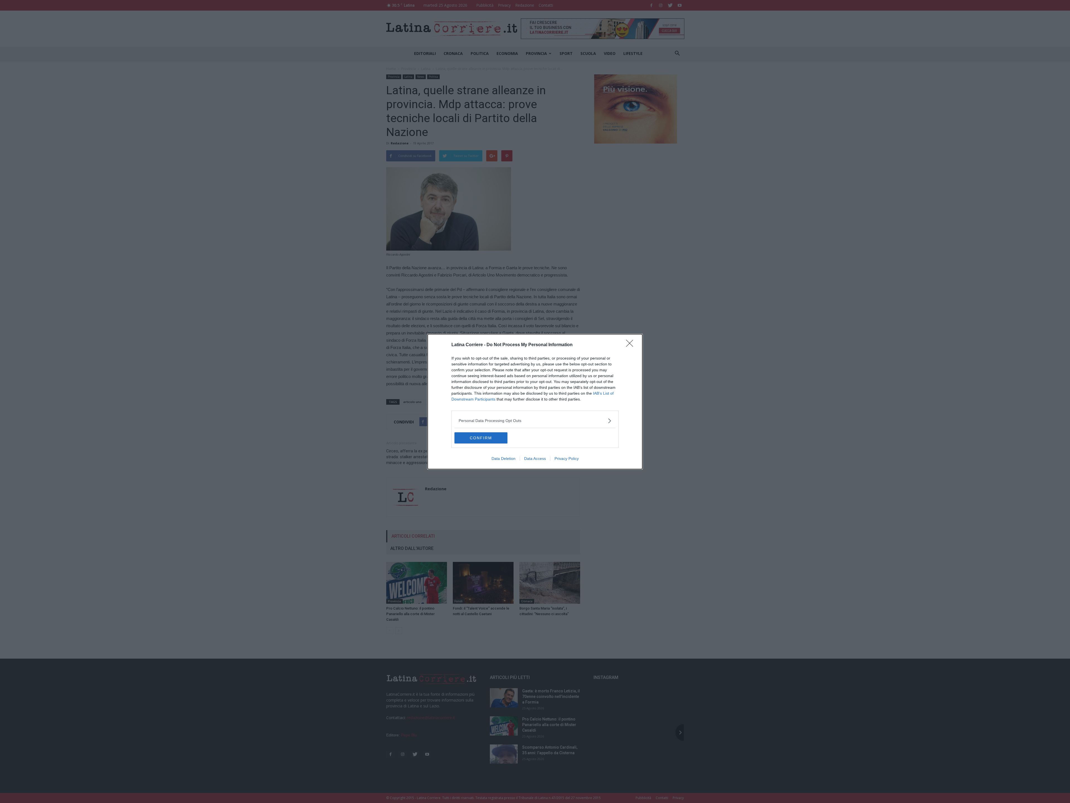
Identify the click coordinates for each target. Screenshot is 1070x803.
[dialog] (535, 401)
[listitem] (535, 421)
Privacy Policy (567, 458)
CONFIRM (481, 438)
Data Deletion (503, 458)
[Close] (631, 345)
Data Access (535, 458)
